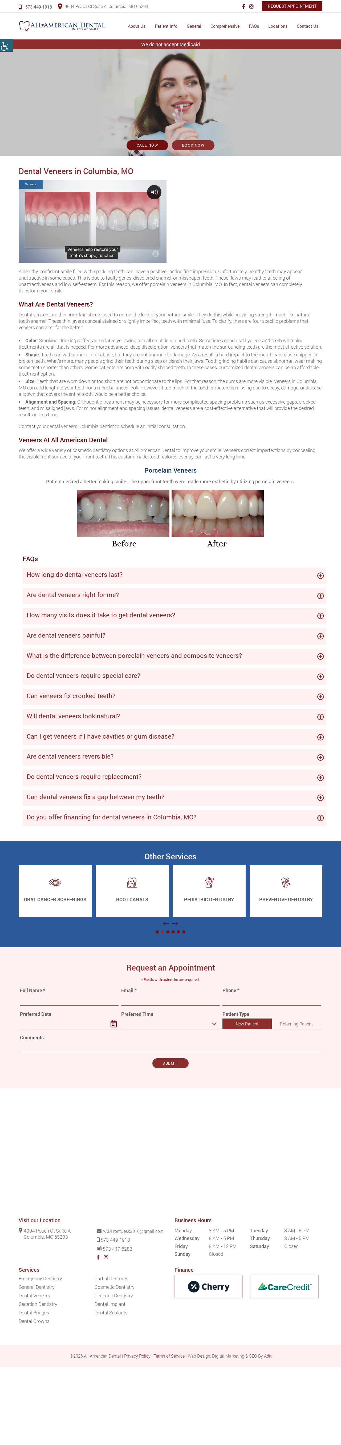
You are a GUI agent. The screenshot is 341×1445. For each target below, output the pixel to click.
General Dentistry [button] (37, 1287)
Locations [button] (277, 26)
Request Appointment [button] (292, 6)
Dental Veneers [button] (34, 1295)
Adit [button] (267, 1356)
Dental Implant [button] (110, 1304)
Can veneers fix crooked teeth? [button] (71, 695)
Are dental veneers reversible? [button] (70, 756)
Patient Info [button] (166, 26)
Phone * (230, 990)
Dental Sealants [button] (111, 1312)
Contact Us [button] (307, 26)
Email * (129, 990)
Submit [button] (170, 1063)
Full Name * (32, 990)
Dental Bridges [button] (34, 1312)
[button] (6, 45)
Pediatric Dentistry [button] (114, 1295)
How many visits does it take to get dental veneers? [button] (101, 615)
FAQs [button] (254, 26)
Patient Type (235, 1014)
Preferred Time (137, 1014)
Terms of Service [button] (169, 1356)
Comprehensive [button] (224, 26)
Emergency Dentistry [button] (40, 1278)
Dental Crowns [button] (34, 1321)
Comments (32, 1038)
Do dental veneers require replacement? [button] (84, 776)
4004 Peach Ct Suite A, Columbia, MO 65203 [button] (106, 6)
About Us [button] (136, 26)
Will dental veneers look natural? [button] (73, 716)
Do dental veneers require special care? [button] (83, 675)
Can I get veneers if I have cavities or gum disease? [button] (100, 736)
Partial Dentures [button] (111, 1278)
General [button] (194, 26)
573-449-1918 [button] (38, 7)
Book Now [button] (193, 145)
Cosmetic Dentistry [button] (115, 1287)
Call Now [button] (147, 145)
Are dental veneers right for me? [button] (73, 594)
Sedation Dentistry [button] (38, 1304)
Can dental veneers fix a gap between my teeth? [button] (95, 796)
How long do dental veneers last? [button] (75, 574)
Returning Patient (296, 1024)
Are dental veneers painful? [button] (66, 635)
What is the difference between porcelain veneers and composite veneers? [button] (134, 655)
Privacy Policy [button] (137, 1356)
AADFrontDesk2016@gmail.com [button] (133, 1231)
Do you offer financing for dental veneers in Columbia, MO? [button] (111, 817)
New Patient (247, 1024)
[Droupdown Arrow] (214, 1024)
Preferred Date (35, 1014)
